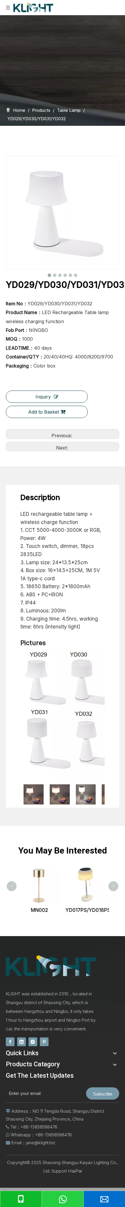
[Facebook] (10, 1041)
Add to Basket (43, 412)
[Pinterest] (44, 1041)
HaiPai (75, 1171)
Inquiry (43, 397)
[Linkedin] (21, 1041)
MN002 (26, 910)
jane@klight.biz (40, 1142)
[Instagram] (32, 1041)
